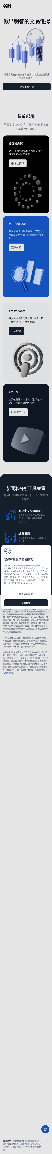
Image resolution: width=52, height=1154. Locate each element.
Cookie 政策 (27, 583)
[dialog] (26, 577)
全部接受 (26, 602)
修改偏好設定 (26, 593)
